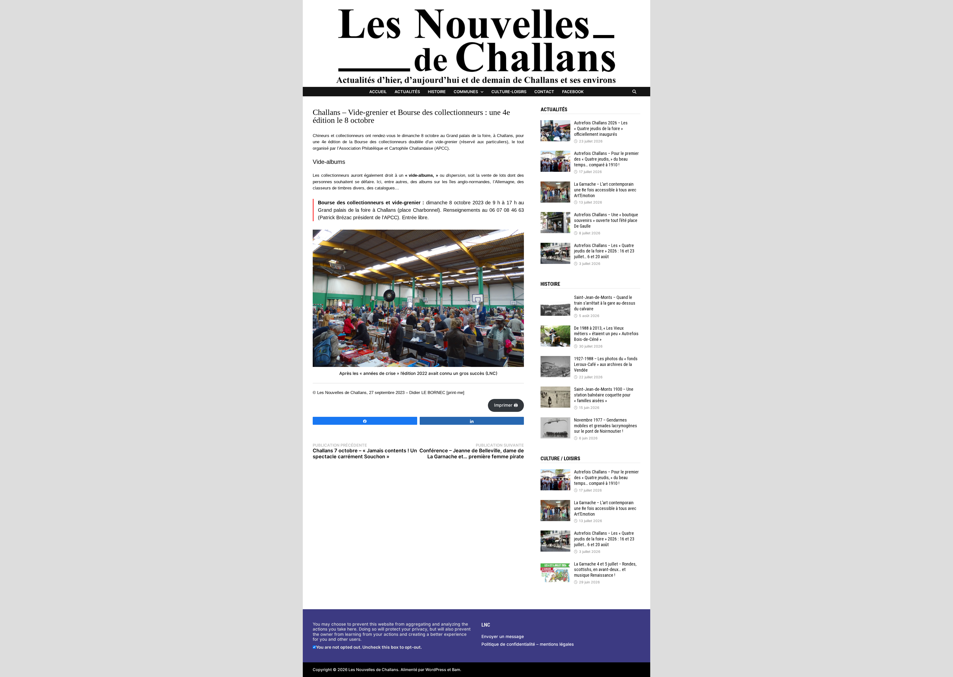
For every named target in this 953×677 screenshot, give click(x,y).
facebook (573, 91)
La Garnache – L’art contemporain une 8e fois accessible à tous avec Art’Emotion (605, 189)
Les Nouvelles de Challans (373, 669)
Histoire (437, 91)
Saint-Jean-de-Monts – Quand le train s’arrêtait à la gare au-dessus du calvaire (604, 303)
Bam (456, 669)
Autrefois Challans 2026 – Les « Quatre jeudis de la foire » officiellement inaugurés (601, 128)
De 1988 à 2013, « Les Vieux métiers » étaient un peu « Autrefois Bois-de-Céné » (606, 333)
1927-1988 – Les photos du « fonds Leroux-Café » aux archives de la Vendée (606, 364)
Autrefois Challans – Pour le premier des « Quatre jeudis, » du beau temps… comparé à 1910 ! (606, 159)
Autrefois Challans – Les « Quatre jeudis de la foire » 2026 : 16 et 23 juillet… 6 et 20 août (604, 251)
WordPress (435, 669)
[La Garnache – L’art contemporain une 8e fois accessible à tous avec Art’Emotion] (555, 183)
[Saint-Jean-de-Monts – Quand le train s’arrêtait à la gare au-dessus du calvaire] (555, 297)
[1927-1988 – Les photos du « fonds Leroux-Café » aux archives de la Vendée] (555, 358)
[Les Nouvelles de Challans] (476, 46)
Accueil (378, 91)
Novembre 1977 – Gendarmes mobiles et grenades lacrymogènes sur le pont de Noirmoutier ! (605, 425)
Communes (466, 91)
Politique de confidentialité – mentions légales (527, 644)
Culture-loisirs (508, 91)
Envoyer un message (502, 636)
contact (544, 91)
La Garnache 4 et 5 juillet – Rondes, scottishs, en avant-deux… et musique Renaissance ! (605, 569)
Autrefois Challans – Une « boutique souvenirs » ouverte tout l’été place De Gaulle (606, 220)
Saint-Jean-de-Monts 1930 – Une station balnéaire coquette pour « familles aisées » (603, 395)
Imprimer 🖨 (506, 405)
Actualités (407, 91)
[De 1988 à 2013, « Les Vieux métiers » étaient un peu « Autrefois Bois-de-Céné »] (555, 327)
